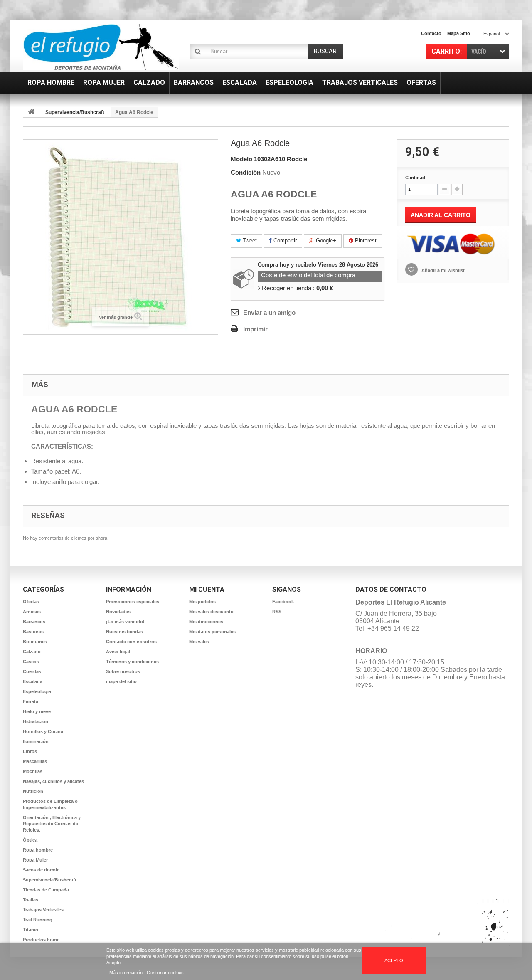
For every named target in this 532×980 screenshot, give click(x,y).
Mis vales (199, 641)
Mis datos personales (212, 631)
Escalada (32, 681)
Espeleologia (37, 691)
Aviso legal (118, 651)
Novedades (118, 611)
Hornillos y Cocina (43, 731)
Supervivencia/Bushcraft (74, 112)
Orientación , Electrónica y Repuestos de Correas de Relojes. (52, 823)
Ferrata (30, 701)
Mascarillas (35, 761)
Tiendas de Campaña (46, 889)
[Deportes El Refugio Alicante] (101, 47)
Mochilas (32, 771)
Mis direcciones (206, 621)
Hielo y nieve (37, 711)
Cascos (31, 661)
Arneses (32, 611)
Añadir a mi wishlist (442, 270)
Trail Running (37, 919)
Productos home (41, 939)
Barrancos (34, 621)
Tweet (249, 240)
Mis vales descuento (211, 611)
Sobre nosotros (123, 671)
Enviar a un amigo (269, 312)
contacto (431, 33)
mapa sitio (458, 33)
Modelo (241, 159)
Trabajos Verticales (43, 909)
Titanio (30, 929)
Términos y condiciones (132, 661)
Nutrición (33, 791)
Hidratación (35, 721)
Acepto (393, 960)
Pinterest (365, 240)
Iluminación (36, 741)
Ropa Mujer (35, 859)
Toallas (30, 899)
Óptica (30, 839)
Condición (246, 172)
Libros (30, 751)
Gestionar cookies (165, 972)
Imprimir (255, 329)
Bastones (33, 631)
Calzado (32, 651)
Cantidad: (416, 177)
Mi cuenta (206, 589)
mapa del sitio (121, 681)
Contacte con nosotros (131, 641)
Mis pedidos (202, 601)
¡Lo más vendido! (125, 621)
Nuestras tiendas (124, 631)
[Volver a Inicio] (31, 112)
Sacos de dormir (41, 869)
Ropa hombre (38, 849)
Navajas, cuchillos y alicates (53, 781)
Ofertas (31, 601)
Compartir (284, 240)
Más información (126, 972)
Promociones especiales (132, 601)
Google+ (325, 240)
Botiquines (35, 641)
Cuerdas (32, 671)
